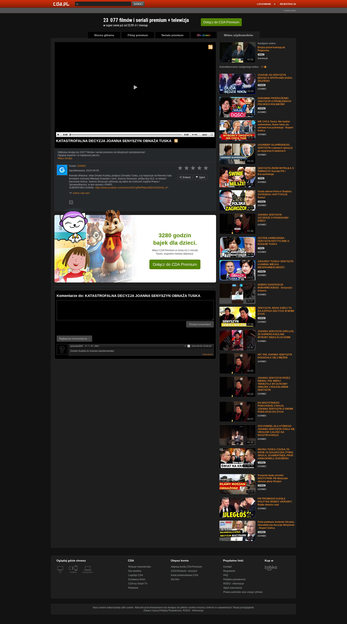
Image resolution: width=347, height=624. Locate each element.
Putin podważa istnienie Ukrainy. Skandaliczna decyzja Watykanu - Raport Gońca (276, 525)
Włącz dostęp (65, 158)
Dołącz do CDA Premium (175, 264)
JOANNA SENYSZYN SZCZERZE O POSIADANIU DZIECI (273, 217)
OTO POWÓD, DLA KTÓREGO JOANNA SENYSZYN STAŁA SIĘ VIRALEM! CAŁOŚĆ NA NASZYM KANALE (276, 431)
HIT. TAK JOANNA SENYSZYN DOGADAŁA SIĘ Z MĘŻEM (275, 356)
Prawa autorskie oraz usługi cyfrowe (243, 592)
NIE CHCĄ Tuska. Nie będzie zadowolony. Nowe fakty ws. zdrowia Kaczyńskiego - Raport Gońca (275, 126)
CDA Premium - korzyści (184, 571)
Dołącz (221, 22)
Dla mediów (134, 571)
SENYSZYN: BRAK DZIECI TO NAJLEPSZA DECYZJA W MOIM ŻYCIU (276, 311)
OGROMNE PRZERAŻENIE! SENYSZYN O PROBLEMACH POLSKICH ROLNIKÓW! (274, 101)
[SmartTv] (76, 574)
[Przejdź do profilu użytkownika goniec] (62, 170)
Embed (186, 177)
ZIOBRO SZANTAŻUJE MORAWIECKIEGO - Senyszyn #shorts (275, 287)
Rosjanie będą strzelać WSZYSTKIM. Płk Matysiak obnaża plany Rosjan (273, 478)
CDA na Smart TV (137, 583)
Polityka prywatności (234, 579)
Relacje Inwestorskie (139, 566)
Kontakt (227, 566)
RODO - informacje (233, 583)
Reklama (133, 587)
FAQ (225, 575)
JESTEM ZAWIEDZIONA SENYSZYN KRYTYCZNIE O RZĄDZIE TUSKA (273, 241)
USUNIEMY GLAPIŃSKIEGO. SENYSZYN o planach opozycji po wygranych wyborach (275, 147)
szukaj (138, 4)
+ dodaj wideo (289, 10)
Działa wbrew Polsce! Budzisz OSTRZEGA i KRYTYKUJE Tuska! (275, 194)
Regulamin (229, 571)
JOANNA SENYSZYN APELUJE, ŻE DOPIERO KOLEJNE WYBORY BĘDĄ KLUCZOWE (276, 334)
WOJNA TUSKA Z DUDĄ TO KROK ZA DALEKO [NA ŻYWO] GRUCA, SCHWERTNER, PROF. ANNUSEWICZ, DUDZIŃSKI (276, 454)
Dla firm (175, 579)
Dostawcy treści (136, 579)
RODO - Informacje (193, 610)
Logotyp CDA (135, 575)
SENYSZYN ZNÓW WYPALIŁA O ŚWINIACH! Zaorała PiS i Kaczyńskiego (276, 171)
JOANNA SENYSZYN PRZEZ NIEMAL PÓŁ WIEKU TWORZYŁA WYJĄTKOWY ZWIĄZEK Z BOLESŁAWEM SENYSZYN (274, 383)
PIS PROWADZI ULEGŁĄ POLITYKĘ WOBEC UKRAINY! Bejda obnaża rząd (275, 501)
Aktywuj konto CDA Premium (186, 566)
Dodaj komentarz (200, 324)
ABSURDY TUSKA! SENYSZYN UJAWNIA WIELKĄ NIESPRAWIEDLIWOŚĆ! (275, 264)
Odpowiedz (207, 354)
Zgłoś (201, 177)
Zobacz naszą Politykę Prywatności (162, 610)
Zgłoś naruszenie (232, 587)
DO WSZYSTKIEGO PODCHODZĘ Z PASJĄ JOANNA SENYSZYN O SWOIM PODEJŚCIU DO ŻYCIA (275, 407)
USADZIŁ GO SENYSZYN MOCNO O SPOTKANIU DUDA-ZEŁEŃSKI (275, 78)
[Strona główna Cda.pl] (62, 4)
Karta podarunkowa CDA (184, 575)
